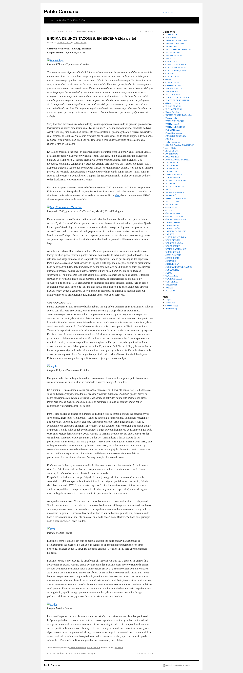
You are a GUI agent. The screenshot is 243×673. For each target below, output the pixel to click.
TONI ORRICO (171, 281)
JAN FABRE (170, 147)
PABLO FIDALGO (173, 222)
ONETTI (169, 210)
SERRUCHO (170, 261)
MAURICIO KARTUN (174, 186)
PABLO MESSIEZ (173, 225)
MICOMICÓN (171, 195)
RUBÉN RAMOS (172, 252)
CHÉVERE (170, 73)
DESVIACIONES (172, 94)
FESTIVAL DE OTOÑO (175, 127)
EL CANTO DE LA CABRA (177, 97)
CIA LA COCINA (172, 76)
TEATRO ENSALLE (173, 278)
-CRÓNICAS (170, 37)
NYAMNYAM (171, 204)
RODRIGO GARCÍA (174, 243)
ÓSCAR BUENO (172, 213)
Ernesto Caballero (172, 112)
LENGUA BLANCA (173, 174)
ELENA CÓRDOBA (173, 109)
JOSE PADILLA (172, 156)
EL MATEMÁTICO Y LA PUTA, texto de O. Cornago (71, 31)
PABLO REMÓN (172, 228)
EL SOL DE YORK (173, 106)
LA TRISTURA (171, 165)
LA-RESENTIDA (172, 171)
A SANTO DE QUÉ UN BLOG (70, 20)
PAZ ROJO (170, 234)
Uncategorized (171, 284)
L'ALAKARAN (171, 162)
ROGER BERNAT (172, 246)
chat (117, 195)
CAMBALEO (171, 61)
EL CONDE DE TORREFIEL (177, 100)
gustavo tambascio (172, 141)
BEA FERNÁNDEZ (173, 55)
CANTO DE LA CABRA (175, 64)
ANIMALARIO (172, 46)
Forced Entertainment (173, 132)
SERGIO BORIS (172, 258)
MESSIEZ (169, 189)
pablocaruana (80, 42)
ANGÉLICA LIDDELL (174, 43)
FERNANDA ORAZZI (174, 121)
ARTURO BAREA (173, 52)
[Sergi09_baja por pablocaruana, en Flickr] (55, 60)
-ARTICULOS (171, 34)
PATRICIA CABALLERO (175, 231)
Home (50, 20)
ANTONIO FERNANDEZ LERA (179, 49)
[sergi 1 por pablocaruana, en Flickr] (52, 528)
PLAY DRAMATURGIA (175, 237)
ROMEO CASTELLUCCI (175, 249)
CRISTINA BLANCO (174, 85)
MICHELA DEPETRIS (174, 192)
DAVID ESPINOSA (173, 88)
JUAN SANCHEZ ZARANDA (178, 159)
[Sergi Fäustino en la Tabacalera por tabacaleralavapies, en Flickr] (64, 207)
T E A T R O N (168, 12)
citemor (168, 79)
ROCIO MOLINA (172, 240)
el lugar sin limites (172, 103)
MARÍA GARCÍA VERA (175, 180)
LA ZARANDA (171, 168)
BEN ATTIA (170, 58)
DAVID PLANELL (173, 91)
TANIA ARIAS (171, 275)
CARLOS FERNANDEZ (175, 67)
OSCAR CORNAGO (174, 216)
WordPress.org (171, 308)
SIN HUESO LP (93, 647)
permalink (118, 647)
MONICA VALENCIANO (176, 198)
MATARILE (170, 183)
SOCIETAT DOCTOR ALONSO (178, 266)
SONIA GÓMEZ (172, 269)
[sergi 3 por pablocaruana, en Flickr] (52, 604)
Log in (168, 299)
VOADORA (170, 290)
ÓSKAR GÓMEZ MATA (175, 219)
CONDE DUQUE (172, 82)
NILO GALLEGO (172, 201)
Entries (170, 302)
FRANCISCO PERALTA (175, 135)
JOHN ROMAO (172, 153)
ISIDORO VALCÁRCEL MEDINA (179, 144)
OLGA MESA (171, 207)
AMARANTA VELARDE (176, 40)
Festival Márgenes (172, 130)
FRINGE (169, 138)
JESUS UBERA (172, 150)
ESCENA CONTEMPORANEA (178, 115)
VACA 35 (169, 287)
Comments (171, 305)
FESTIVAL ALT (172, 124)
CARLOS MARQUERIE (175, 70)
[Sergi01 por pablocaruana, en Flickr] (52, 366)
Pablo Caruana (61, 11)
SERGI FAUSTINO (77, 647)
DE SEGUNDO (145, 31)
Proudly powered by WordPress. (179, 665)
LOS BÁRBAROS (172, 177)
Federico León (171, 118)
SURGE (168, 272)
